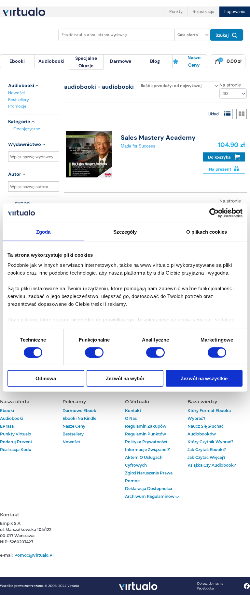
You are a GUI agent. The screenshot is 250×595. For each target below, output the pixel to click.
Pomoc (132, 480)
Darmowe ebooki (79, 410)
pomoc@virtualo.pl (33, 555)
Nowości (16, 93)
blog (155, 61)
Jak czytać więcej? (207, 457)
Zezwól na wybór (125, 378)
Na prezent (220, 169)
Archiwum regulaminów (150, 496)
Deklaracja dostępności (148, 488)
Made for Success (138, 146)
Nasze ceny (194, 61)
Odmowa (45, 378)
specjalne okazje (86, 61)
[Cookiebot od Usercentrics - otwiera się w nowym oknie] (214, 213)
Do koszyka (220, 157)
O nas (131, 418)
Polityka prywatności (146, 441)
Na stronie (230, 85)
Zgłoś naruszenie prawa (149, 473)
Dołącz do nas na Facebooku (210, 585)
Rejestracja (203, 11)
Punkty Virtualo (15, 434)
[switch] (94, 352)
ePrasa (7, 426)
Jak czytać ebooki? (207, 449)
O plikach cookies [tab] (206, 231)
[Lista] (227, 114)
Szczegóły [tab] (125, 231)
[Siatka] (241, 114)
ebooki (7, 410)
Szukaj (223, 35)
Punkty (176, 11)
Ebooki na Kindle (79, 418)
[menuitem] (17, 61)
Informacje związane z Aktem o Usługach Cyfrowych (147, 457)
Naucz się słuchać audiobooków (206, 430)
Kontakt (133, 410)
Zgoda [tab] (43, 231)
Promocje (17, 106)
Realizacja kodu (15, 449)
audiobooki (11, 418)
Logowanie (234, 11)
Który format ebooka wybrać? (209, 414)
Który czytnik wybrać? (210, 441)
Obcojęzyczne (26, 129)
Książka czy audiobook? (212, 465)
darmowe (120, 61)
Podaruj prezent (16, 441)
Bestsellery (18, 99)
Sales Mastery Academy (158, 138)
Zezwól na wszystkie (204, 378)
